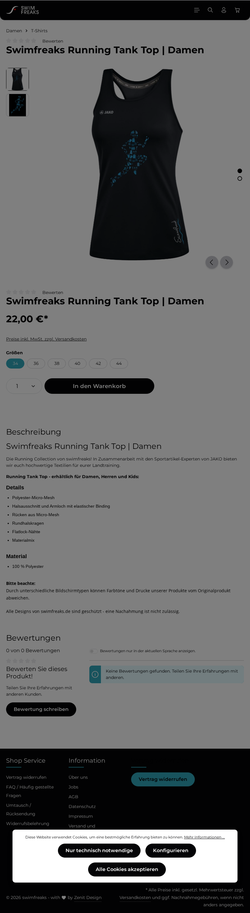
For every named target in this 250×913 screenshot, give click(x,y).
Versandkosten (135, 897)
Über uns (78, 777)
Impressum (81, 816)
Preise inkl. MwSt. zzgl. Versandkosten (46, 339)
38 (56, 363)
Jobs (73, 787)
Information (87, 760)
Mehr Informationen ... (204, 837)
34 (15, 363)
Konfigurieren (170, 850)
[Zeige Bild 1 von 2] (240, 171)
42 (98, 363)
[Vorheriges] (211, 262)
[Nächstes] (226, 262)
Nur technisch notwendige (99, 850)
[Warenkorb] (237, 10)
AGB (73, 796)
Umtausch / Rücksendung (20, 810)
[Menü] (197, 10)
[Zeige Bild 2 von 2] (240, 178)
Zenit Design (88, 897)
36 (36, 363)
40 (77, 363)
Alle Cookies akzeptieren (127, 869)
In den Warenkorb (99, 386)
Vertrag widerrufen (163, 779)
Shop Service (25, 760)
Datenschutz (82, 806)
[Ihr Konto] (224, 10)
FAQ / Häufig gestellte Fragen (30, 791)
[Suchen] (210, 10)
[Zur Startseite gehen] (22, 10)
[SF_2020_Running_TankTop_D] (139, 164)
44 (119, 363)
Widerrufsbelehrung (27, 823)
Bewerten (52, 41)
